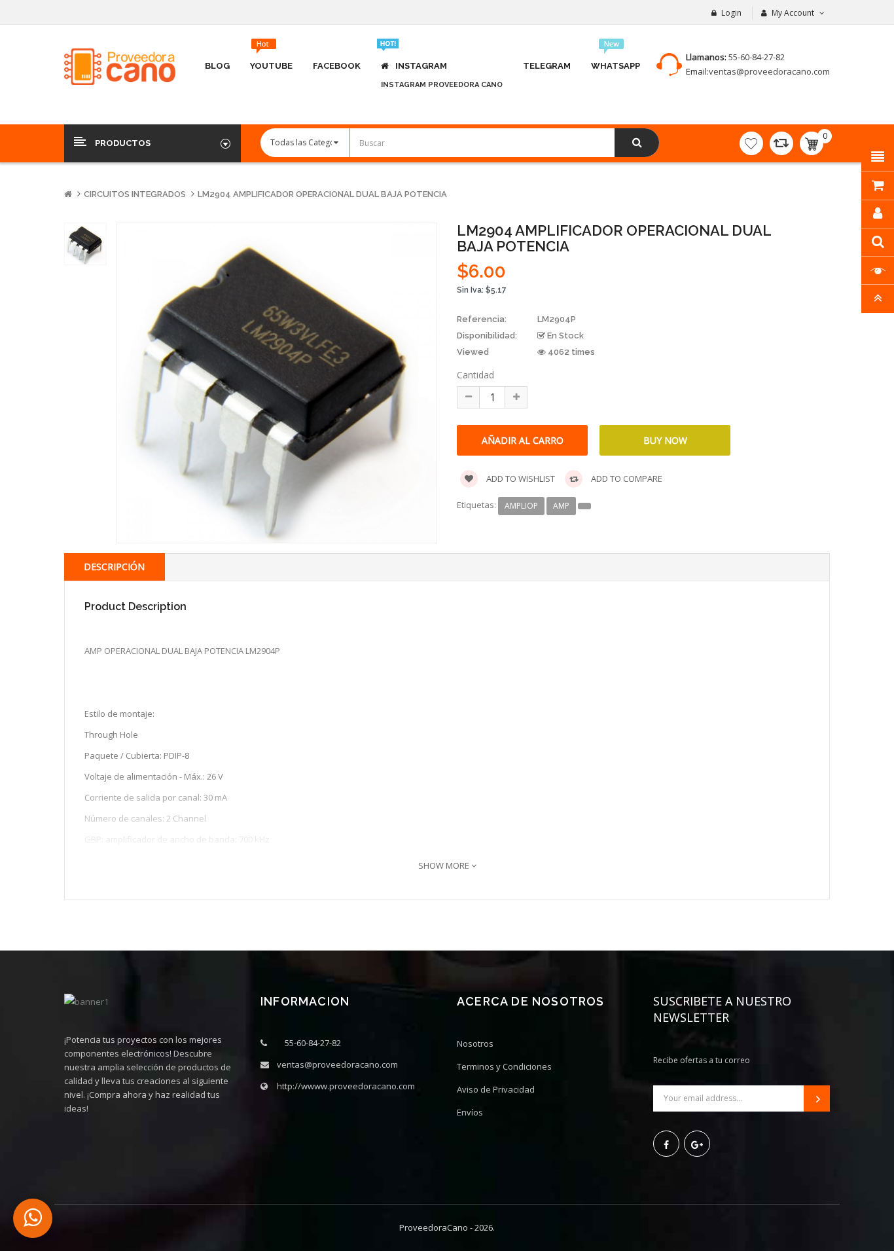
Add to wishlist (519, 478)
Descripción (114, 566)
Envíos (470, 1112)
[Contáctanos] (32, 1218)
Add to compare (625, 478)
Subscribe (817, 1098)
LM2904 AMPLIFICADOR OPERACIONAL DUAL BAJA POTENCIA (322, 194)
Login (731, 12)
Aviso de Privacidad (496, 1089)
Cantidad (475, 375)
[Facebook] (666, 1144)
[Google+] (697, 1144)
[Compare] (781, 143)
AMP (561, 505)
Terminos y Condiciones (504, 1066)
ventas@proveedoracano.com (769, 71)
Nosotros (475, 1043)
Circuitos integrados (135, 194)
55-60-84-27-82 (756, 57)
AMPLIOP (521, 505)
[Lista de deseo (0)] (751, 143)
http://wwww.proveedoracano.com (346, 1086)
